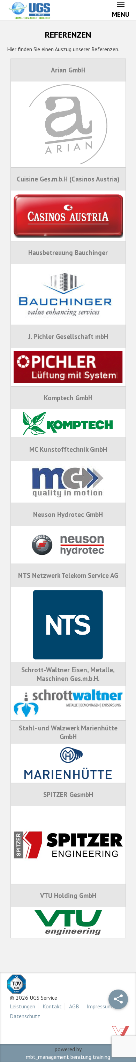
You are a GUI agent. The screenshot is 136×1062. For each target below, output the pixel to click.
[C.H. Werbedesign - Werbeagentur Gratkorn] (120, 1031)
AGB (74, 1006)
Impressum (99, 1006)
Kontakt (52, 1006)
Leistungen (22, 1006)
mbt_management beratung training (68, 1056)
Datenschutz (25, 1016)
